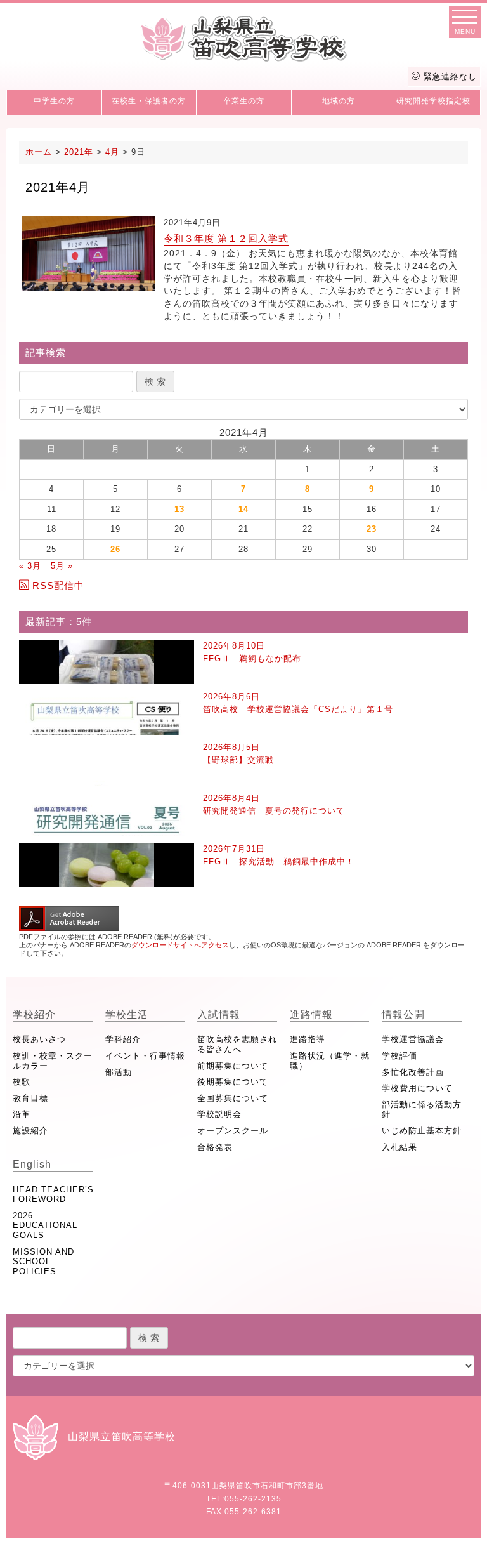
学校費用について (417, 1088)
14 (243, 509)
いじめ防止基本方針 (422, 1130)
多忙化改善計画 (413, 1072)
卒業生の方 (243, 100)
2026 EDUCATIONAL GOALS (45, 1225)
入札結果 (399, 1147)
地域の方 (338, 100)
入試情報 (218, 1014)
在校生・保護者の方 (149, 100)
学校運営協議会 (413, 1039)
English (32, 1164)
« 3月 (30, 566)
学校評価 (399, 1055)
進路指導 (307, 1039)
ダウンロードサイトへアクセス (180, 945)
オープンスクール (232, 1130)
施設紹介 (30, 1130)
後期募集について (232, 1081)
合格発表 (215, 1147)
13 (179, 509)
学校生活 (126, 1014)
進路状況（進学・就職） (330, 1061)
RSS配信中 (58, 585)
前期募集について (232, 1066)
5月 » (62, 566)
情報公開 (403, 1014)
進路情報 (311, 1014)
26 (115, 549)
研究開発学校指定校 (433, 100)
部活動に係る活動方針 (422, 1109)
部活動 (118, 1072)
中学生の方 (54, 100)
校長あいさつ (39, 1039)
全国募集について (232, 1098)
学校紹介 (34, 1014)
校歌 (21, 1081)
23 (372, 529)
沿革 (21, 1114)
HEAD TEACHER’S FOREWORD (53, 1194)
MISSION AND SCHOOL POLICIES (43, 1261)
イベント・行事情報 (145, 1055)
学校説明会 (219, 1114)
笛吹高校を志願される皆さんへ (237, 1044)
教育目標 (30, 1098)
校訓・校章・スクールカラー (53, 1061)
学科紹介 (123, 1039)
